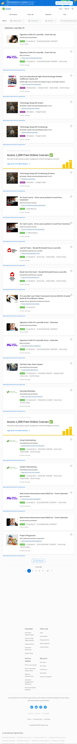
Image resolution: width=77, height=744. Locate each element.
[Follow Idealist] (31, 707)
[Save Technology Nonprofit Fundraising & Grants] (71, 172)
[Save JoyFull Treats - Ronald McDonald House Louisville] (71, 246)
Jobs (41, 633)
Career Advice (44, 647)
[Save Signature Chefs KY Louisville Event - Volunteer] (71, 339)
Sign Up (67, 9)
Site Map (47, 719)
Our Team (43, 666)
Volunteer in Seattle (8, 737)
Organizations (29, 644)
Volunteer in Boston (39, 737)
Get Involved (13, 15)
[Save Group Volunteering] (71, 439)
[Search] (72, 9)
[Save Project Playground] (71, 534)
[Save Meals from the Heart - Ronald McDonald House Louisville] (71, 270)
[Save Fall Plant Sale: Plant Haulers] (71, 363)
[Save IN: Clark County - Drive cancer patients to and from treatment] (71, 222)
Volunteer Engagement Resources (29, 682)
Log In (60, 9)
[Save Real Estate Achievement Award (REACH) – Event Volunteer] (71, 492)
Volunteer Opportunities (29, 634)
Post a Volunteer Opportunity (30, 670)
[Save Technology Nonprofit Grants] (71, 101)
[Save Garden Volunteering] (71, 465)
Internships (43, 636)
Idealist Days (29, 653)
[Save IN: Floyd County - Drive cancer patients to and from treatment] (71, 196)
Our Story (43, 662)
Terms (29, 719)
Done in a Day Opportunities (29, 639)
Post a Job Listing (30, 665)
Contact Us (43, 669)
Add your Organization (29, 675)
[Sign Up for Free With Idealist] (38, 157)
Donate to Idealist (46, 677)
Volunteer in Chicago (58, 741)
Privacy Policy (37, 719)
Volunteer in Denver (8, 741)
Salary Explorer (45, 643)
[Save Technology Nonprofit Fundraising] (71, 125)
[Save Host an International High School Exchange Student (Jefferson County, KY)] (71, 75)
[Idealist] (6, 8)
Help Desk (43, 673)
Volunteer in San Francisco (57, 737)
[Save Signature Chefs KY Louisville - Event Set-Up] (71, 51)
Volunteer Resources (28, 649)
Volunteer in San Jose (24, 737)
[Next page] (52, 571)
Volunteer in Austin (23, 741)
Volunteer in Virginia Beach (40, 741)
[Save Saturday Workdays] (71, 390)
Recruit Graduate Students (30, 689)
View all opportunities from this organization (14, 70)
